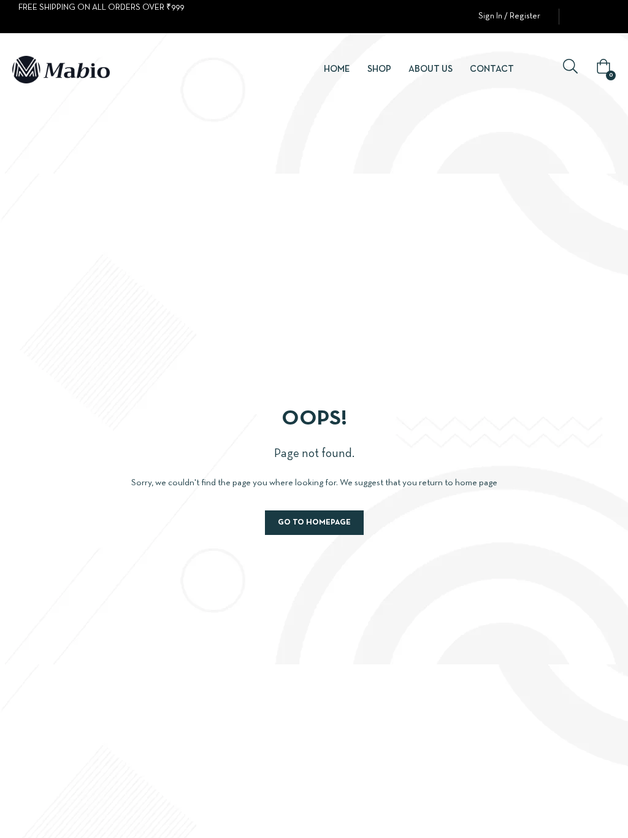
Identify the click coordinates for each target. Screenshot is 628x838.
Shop (379, 69)
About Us (430, 69)
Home (337, 69)
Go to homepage (314, 522)
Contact (492, 69)
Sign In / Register (509, 16)
